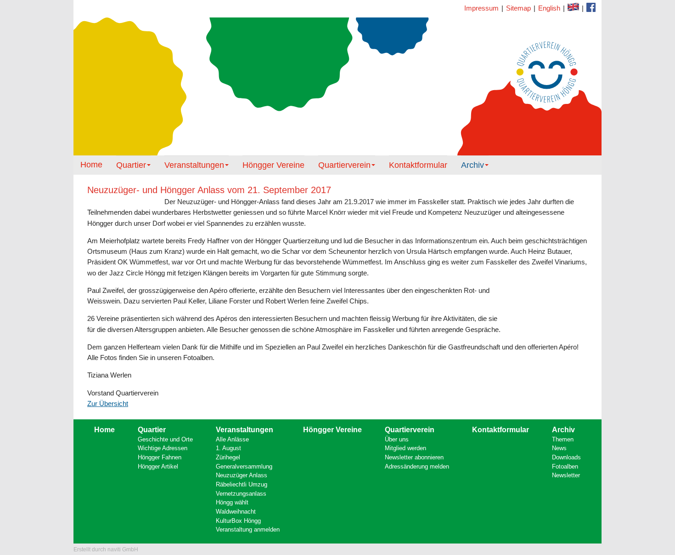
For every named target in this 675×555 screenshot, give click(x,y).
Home (91, 164)
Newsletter (566, 475)
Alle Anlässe (232, 439)
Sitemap (518, 8)
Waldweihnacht (236, 511)
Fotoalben (565, 466)
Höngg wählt (232, 502)
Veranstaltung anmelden (248, 529)
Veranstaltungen (194, 165)
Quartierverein (344, 165)
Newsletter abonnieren (414, 457)
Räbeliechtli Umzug (241, 484)
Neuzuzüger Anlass (241, 475)
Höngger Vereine (273, 165)
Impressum (481, 8)
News (559, 448)
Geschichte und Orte (165, 439)
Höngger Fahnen (159, 457)
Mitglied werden (405, 448)
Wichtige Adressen (162, 448)
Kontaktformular (591, 7)
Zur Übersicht (107, 403)
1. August (228, 448)
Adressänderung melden (417, 466)
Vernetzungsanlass (241, 493)
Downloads (566, 457)
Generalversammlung (244, 466)
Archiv (472, 165)
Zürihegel (228, 457)
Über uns (397, 439)
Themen (563, 439)
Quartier (131, 165)
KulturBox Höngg (238, 520)
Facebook (573, 7)
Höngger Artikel (158, 466)
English (549, 8)
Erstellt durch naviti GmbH (105, 549)
